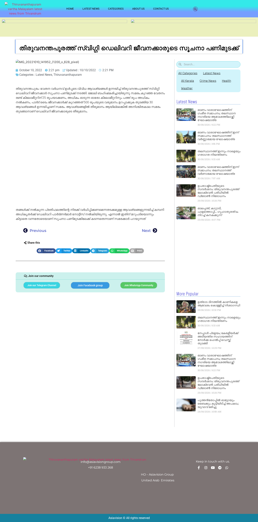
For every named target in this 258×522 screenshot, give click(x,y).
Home (70, 8)
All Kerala (187, 81)
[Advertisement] (90, 142)
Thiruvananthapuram (67, 74)
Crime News (208, 81)
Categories (116, 8)
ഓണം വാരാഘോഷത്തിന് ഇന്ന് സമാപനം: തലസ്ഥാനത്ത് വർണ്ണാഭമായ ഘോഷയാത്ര (218, 135)
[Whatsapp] (227, 467)
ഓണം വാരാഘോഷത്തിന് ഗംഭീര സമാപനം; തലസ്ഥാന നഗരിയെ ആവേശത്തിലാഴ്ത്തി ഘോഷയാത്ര (217, 115)
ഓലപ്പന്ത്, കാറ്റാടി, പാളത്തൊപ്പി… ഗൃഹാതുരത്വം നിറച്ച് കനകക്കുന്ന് (218, 211)
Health (226, 81)
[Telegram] (220, 467)
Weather (187, 88)
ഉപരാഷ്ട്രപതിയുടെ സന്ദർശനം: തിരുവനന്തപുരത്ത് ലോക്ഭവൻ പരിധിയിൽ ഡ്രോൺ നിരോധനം (218, 191)
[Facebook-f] (199, 467)
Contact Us (161, 8)
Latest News (91, 8)
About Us (138, 8)
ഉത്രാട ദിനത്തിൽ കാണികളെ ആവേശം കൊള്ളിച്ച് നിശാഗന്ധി (219, 303)
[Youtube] (213, 467)
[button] (195, 9)
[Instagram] (206, 467)
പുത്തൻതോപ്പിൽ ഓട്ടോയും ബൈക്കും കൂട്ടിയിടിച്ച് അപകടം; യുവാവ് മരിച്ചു (218, 403)
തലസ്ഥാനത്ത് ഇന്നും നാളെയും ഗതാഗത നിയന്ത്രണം (219, 152)
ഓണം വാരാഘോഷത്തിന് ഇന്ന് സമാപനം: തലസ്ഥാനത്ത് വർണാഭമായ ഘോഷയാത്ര (218, 170)
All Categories (187, 73)
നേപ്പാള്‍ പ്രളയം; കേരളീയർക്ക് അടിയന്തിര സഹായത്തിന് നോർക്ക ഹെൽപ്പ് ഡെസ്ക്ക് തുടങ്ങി (218, 338)
